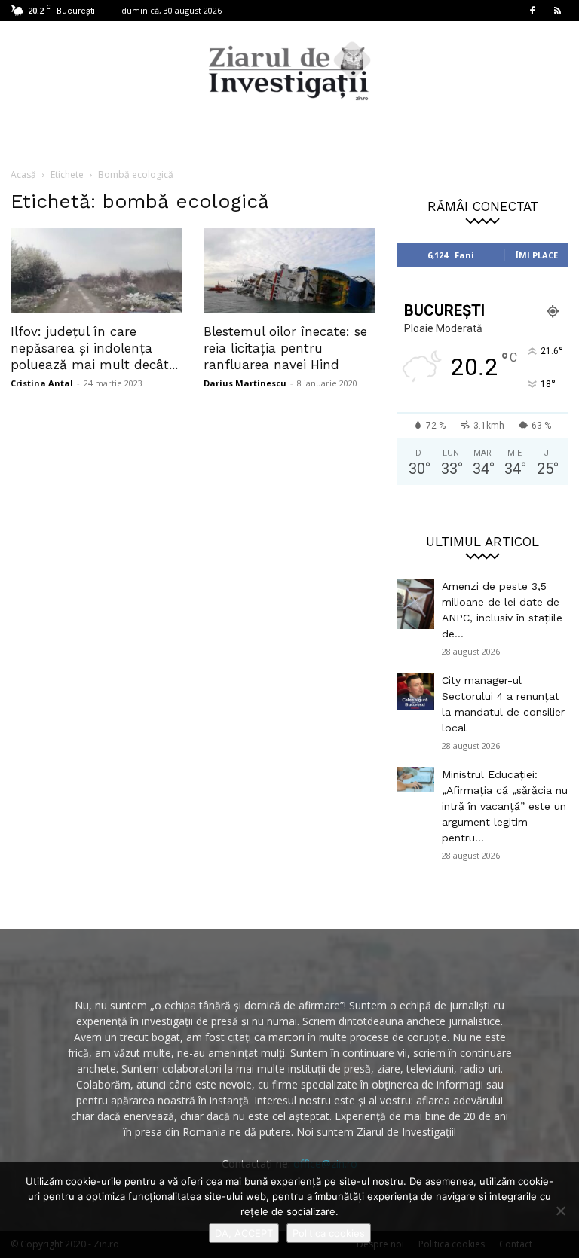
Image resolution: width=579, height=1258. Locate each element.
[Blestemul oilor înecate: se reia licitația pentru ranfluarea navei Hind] (289, 270)
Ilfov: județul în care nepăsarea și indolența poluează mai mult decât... (94, 348)
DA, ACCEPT (244, 1233)
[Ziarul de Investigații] (289, 71)
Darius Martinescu (245, 383)
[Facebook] (532, 10)
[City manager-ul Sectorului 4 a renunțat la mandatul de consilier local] (415, 691)
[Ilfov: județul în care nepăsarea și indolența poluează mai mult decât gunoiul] (96, 270)
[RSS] (557, 10)
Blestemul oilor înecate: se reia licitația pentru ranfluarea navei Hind (285, 348)
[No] (560, 1210)
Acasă (23, 174)
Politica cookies (329, 1233)
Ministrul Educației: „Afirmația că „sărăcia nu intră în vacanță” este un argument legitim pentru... (505, 806)
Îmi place (537, 255)
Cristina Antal (42, 383)
